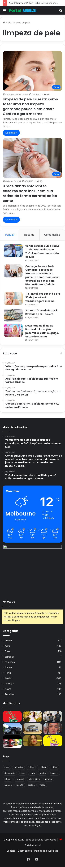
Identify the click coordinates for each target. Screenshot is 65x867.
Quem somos (25, 850)
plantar (48, 779)
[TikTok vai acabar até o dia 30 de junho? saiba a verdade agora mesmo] (13, 298)
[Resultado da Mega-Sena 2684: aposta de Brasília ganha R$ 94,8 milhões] (12, 741)
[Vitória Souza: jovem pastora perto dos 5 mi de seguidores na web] (32, 716)
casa (7, 767)
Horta (8, 672)
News (8, 689)
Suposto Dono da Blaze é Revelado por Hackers (41, 312)
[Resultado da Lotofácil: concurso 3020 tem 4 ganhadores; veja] (52, 740)
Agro (7, 646)
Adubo (8, 640)
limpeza (54, 773)
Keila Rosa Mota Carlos (16, 94)
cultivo (54, 767)
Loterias (9, 683)
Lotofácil (19, 779)
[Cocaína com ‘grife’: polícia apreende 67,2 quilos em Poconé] (32, 728)
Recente (29, 234)
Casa (7, 651)
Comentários (52, 234)
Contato (11, 850)
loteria (8, 779)
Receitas (9, 694)
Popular (10, 234)
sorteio (31, 785)
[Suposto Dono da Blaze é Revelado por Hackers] (13, 315)
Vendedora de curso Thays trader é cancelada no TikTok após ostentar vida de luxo (42, 251)
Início (8, 22)
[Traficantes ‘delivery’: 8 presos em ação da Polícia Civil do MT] (12, 728)
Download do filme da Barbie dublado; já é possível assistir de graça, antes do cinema (42, 331)
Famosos (10, 662)
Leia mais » (11, 132)
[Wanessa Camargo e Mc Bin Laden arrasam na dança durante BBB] (32, 740)
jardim (43, 773)
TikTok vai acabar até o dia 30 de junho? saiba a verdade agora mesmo (42, 297)
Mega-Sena (34, 779)
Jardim (8, 678)
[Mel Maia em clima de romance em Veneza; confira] (52, 728)
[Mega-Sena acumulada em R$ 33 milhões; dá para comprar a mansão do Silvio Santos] (12, 716)
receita (19, 785)
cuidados (18, 767)
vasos (42, 785)
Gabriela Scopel (13, 181)
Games (8, 667)
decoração (10, 773)
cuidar (31, 767)
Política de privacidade (46, 850)
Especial (9, 656)
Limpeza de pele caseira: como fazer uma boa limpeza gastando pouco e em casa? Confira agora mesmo (30, 106)
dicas (22, 773)
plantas (8, 785)
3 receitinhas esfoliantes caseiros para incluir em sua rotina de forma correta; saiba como (30, 193)
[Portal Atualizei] (22, 10)
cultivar (42, 767)
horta (32, 773)
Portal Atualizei (32, 845)
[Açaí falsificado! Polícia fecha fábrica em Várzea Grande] (52, 716)
